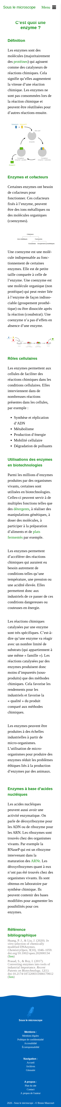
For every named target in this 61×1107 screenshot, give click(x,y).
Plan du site (30, 1085)
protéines (21, 62)
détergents (21, 509)
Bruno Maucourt (46, 1103)
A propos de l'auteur (30, 1093)
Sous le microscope (19, 7)
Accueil (30, 1062)
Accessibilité (30, 1043)
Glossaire (30, 1070)
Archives (30, 1066)
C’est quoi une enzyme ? (30, 25)
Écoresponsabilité (30, 1047)
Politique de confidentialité (30, 1039)
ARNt (35, 861)
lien (11, 956)
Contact (30, 1089)
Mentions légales (30, 1035)
